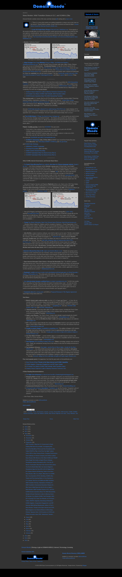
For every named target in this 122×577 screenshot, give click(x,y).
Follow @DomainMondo (29, 402)
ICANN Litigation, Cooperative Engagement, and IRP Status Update (44, 364)
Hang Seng (87, 205)
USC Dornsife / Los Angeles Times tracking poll (57, 68)
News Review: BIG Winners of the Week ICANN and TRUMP (41, 458)
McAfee (46, 413)
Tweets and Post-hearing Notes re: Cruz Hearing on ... (40, 478)
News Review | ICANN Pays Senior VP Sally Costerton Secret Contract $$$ (91, 158)
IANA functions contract (65, 85)
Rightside (58, 413)
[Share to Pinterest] (34, 410)
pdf (57, 19)
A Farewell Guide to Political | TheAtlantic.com (42, 388)
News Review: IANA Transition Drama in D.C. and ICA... (40, 489)
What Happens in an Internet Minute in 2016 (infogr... (40, 509)
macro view (69, 19)
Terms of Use (33, 561)
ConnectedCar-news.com (37, 326)
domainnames (40, 411)
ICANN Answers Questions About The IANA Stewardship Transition (44, 96)
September (29, 442)
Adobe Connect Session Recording (35, 150)
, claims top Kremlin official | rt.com (43, 251)
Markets (42, 413)
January (28, 533)
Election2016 (57, 411)
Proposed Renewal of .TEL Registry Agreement (64, 292)
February (28, 530)
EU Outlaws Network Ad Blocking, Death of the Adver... (40, 471)
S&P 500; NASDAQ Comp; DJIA (92, 17)
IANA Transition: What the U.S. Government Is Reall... (40, 444)
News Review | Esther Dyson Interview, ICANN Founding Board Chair (90, 145)
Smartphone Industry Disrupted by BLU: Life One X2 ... (40, 462)
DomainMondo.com (91, 167)
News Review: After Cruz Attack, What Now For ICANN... (40, 473)
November (29, 438)
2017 (26, 431)
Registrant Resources (91, 171)
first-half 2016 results (33, 213)
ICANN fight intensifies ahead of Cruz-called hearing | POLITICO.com (46, 109)
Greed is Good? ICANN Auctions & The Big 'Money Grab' (92, 186)
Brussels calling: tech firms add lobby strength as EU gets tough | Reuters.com (54, 356)
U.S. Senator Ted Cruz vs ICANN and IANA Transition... (40, 480)
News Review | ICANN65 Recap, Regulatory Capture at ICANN (91, 86)
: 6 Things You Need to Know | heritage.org (42, 116)
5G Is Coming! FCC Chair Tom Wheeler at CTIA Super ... (41, 498)
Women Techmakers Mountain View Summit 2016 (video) (41, 464)
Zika (77, 413)
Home (51, 419)
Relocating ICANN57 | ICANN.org (48, 141)
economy (51, 411)
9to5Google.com (31, 320)
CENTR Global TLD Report (91, 224)
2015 (26, 535)
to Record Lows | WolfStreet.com (50, 29)
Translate (96, 59)
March (28, 528)
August (28, 517)
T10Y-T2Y (87, 216)
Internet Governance (28, 413)
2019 (26, 426)
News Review (52, 413)
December (29, 435)
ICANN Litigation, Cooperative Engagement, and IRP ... (40, 503)
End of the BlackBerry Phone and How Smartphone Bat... (41, 449)
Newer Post (26, 419)
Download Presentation (32, 148)
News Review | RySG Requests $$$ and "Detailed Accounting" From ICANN (91, 151)
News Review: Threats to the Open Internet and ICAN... (40, 507)
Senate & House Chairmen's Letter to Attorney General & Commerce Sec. (46, 91)
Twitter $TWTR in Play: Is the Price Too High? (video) (40, 451)
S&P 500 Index (88, 210)
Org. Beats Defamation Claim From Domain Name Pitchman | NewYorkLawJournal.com (50, 222)
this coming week (33, 292)
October (28, 440)
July (27, 519)
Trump (68, 413)
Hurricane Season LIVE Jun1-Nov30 (92, 38)
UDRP (87, 182)
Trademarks (40, 561)
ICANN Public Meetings (31, 144)
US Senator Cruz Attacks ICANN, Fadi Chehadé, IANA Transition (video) (45, 93)
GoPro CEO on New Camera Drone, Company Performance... (42, 453)
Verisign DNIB (87, 223)
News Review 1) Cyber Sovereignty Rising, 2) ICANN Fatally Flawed (90, 80)
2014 (26, 538)
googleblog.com (57, 305)
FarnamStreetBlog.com (69, 386)
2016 (26, 433)
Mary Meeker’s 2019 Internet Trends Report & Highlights (90, 115)
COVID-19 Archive (90, 196)
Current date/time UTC (28, 551)
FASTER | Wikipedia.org (46, 307)
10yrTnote (87, 213)
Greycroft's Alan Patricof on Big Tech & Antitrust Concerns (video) (91, 92)
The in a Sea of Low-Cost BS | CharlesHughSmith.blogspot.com (50, 374)
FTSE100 (68, 59)
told (57, 171)
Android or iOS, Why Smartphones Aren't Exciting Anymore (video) (91, 109)
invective (70, 75)
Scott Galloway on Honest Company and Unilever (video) (41, 455)
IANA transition (64, 411)
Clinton (34, 411)
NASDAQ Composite (89, 211)
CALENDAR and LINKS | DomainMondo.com (42, 137)
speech (62, 75)
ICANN (70, 411)
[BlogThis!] (29, 410)
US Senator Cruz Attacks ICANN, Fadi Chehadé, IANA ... (40, 496)
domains (46, 411)
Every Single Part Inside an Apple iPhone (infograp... (39, 460)
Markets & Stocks (90, 173)
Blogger (85, 565)
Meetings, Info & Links (91, 169)
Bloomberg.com (50, 313)
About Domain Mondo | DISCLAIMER (92, 178)
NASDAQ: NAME (42, 191)
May (27, 524)
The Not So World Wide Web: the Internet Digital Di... (40, 467)
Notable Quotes (90, 175)
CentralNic (29, 411)
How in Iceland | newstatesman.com (45, 281)
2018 (26, 429)
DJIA (85, 208)
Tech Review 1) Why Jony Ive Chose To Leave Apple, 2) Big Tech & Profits (91, 98)
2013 (26, 540)
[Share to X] (30, 410)
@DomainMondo (43, 400)
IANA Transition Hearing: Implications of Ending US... (39, 482)
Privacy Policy (25, 561)
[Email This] (27, 410)
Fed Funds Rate (88, 218)
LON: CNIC (69, 211)
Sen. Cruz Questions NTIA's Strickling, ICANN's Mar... (40, 476)
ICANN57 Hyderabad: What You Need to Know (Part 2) (41, 152)
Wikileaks (72, 413)
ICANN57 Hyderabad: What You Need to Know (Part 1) (41, 155)
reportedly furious (70, 175)
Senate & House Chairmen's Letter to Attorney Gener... (40, 494)
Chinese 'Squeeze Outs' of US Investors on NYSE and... (40, 512)
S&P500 (51, 59)
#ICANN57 (48, 127)
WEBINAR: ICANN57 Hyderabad (35, 146)
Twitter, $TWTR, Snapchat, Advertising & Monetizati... (40, 500)
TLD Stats (86, 221)
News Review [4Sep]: (47, 362)
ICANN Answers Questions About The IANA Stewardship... (41, 491)
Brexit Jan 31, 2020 (91, 192)
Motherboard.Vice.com (48, 268)
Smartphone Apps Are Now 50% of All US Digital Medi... (40, 469)
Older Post (76, 419)
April (27, 526)
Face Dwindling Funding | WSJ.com (40, 341)
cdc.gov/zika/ (63, 141)
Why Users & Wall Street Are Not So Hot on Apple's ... (40, 487)
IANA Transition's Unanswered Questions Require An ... (40, 485)
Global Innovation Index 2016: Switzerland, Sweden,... (40, 514)
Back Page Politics (90, 194)
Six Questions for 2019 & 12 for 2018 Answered (92, 190)
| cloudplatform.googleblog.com (42, 328)
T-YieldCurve (87, 214)
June (27, 521)
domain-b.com (57, 236)
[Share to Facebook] (32, 410)
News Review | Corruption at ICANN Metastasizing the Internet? (91, 69)
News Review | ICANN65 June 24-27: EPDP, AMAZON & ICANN (90, 74)
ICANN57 (75, 411)
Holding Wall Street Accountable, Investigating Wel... (39, 446)
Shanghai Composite (89, 203)
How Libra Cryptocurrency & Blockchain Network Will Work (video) (91, 103)
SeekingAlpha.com (64, 317)
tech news (63, 413)
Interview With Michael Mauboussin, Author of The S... (40, 505)
